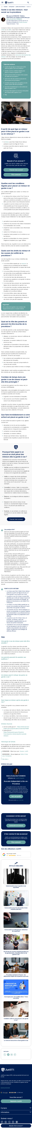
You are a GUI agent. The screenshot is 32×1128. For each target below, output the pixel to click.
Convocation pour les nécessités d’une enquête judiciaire (16, 908)
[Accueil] (2, 6)
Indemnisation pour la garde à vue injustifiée (16, 886)
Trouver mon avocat (16, 519)
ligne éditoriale (20, 800)
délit (10, 29)
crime (3, 29)
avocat (24, 263)
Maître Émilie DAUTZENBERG (14, 19)
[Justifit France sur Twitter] (10, 1122)
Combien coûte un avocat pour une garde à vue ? (16, 1019)
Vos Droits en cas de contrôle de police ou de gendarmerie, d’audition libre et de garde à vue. (16, 953)
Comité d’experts (19, 778)
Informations (5, 1112)
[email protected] (5, 1087)
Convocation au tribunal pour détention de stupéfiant (16, 930)
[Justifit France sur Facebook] (2, 1122)
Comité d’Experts (23, 22)
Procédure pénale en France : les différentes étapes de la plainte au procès (16, 975)
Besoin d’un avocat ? (16, 1126)
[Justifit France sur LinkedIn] (6, 1122)
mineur (7, 142)
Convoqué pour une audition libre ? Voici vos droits (16, 997)
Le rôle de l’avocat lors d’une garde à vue (16, 1040)
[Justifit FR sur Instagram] (13, 1122)
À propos (4, 1108)
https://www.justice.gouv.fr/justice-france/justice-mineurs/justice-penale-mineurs (15, 734)
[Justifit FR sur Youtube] (17, 1122)
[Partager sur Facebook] (15, 1054)
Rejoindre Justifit (16, 1101)
